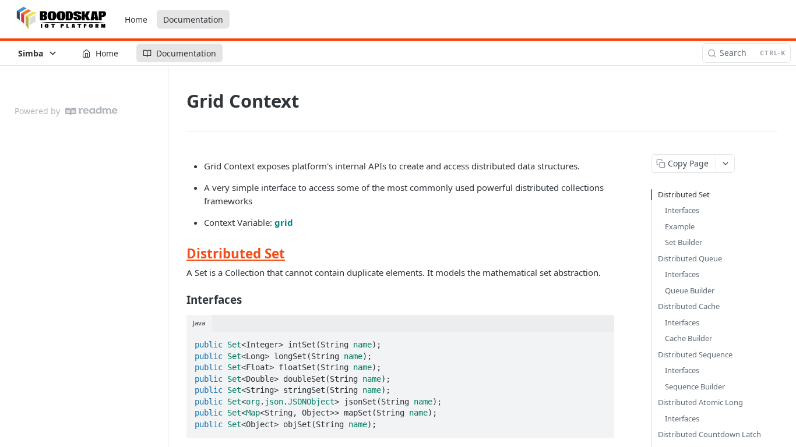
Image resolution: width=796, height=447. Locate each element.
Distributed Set (235, 253)
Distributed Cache (689, 306)
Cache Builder (688, 338)
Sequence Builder (695, 386)
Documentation (193, 19)
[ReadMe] (91, 111)
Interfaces (682, 210)
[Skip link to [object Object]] (179, 254)
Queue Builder (689, 290)
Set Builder (683, 242)
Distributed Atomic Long (700, 402)
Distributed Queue (690, 258)
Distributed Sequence (695, 354)
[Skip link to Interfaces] (179, 300)
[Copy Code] (600, 341)
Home (136, 19)
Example (680, 226)
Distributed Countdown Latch (709, 434)
